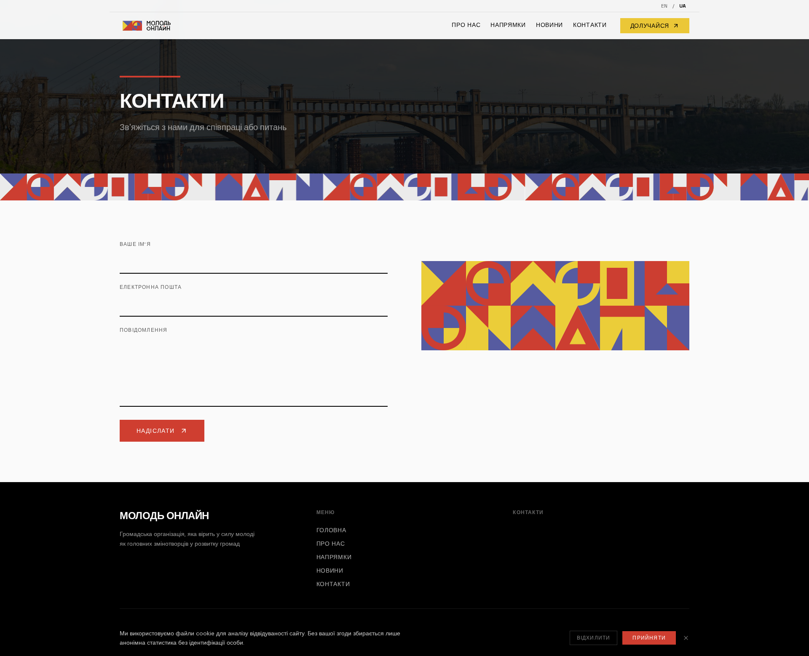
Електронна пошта (151, 287)
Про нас (466, 25)
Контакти (590, 25)
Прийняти (649, 638)
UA (682, 6)
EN (664, 6)
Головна (331, 530)
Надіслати (156, 431)
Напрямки (508, 25)
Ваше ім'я (135, 244)
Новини (549, 25)
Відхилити (594, 638)
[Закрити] (686, 638)
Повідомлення (143, 330)
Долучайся (649, 25)
